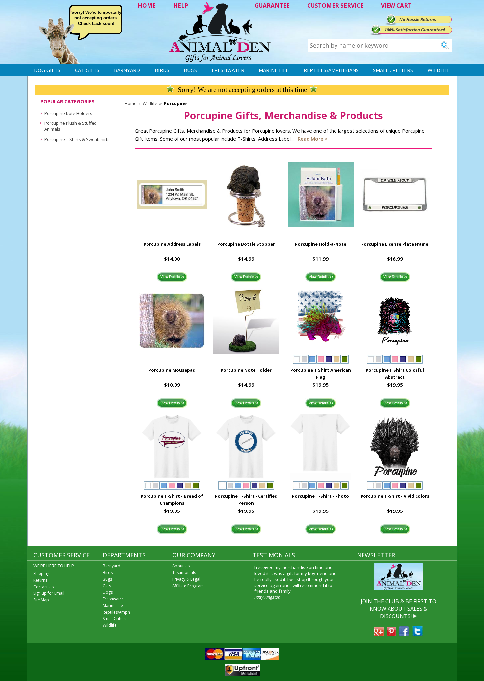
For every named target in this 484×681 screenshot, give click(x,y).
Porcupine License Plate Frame (394, 244)
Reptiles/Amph (116, 612)
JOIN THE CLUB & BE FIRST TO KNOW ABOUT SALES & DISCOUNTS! (398, 609)
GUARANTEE (272, 5)
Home (131, 103)
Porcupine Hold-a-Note (320, 244)
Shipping (41, 573)
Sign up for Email (48, 593)
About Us (181, 566)
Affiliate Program (188, 586)
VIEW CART (396, 5)
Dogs (108, 592)
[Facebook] (404, 634)
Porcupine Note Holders (68, 113)
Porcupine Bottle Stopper (246, 244)
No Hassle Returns (417, 19)
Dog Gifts (47, 70)
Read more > (313, 138)
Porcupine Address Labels (172, 244)
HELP (180, 5)
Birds (162, 70)
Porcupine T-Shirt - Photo (320, 496)
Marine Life (274, 70)
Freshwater (228, 70)
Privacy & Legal (186, 579)
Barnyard (127, 70)
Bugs (190, 70)
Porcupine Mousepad (172, 370)
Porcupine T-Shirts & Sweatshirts (77, 139)
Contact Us (43, 586)
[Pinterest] (391, 634)
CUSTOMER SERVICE (335, 5)
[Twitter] (417, 634)
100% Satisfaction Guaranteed (414, 30)
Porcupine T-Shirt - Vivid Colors (395, 496)
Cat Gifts (87, 70)
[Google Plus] (379, 634)
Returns (40, 580)
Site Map (41, 600)
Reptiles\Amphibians (331, 70)
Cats (107, 586)
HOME (147, 5)
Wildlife (439, 70)
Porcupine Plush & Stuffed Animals (70, 126)
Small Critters (393, 70)
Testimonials (184, 572)
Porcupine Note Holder (246, 370)
